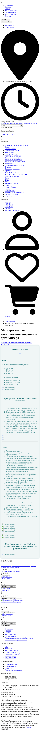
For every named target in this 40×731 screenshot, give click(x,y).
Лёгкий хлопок (10, 149)
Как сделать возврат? (12, 654)
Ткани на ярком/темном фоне (15, 161)
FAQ (6, 647)
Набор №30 (5, 590)
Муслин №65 (5, 578)
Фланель (8, 167)
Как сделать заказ (11, 10)
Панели (7, 189)
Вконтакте (8, 16)
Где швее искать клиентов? (10, 571)
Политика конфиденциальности (16, 640)
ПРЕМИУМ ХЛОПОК (13, 156)
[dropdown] (1, 2)
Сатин (7, 178)
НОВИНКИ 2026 (11, 154)
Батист (7, 147)
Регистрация (9, 27)
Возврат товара (10, 652)
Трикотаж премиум (11, 183)
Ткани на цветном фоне (13, 160)
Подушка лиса (6, 616)
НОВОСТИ (9, 207)
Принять (4, 729)
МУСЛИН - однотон (12, 172)
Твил (6, 181)
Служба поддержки (7, 643)
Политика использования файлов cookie (19, 638)
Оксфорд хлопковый (12, 194)
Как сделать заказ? (11, 650)
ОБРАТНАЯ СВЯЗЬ (8, 134)
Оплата (7, 9)
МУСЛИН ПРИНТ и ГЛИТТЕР (16, 174)
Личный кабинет (7, 661)
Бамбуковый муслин (12, 176)
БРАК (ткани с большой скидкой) (16, 145)
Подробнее (29, 727)
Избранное (9, 668)
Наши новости (10, 321)
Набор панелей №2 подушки (11, 602)
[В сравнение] (21, 598)
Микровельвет (10, 152)
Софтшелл (8, 196)
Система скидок (10, 12)
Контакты (8, 648)
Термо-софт (9, 163)
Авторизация (9, 25)
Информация (5, 625)
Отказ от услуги (10, 656)
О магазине (9, 5)
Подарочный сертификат (13, 670)
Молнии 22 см (10, 191)
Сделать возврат (10, 666)
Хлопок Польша (10, 187)
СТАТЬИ (8, 208)
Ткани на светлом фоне (13, 158)
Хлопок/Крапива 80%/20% (14, 165)
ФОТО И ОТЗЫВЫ (12, 210)
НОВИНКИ (9, 205)
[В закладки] (19, 598)
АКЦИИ (8, 203)
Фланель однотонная (12, 169)
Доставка (8, 7)
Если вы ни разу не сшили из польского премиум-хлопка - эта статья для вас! (18, 566)
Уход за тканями (10, 14)
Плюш (7, 185)
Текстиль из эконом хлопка (14, 192)
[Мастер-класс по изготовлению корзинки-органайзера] (20, 344)
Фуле (7, 180)
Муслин (8, 171)
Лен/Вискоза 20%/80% (13, 150)
